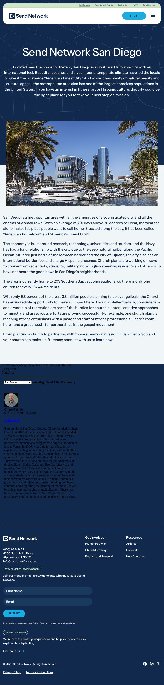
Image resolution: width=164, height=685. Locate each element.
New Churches (149, 5)
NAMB (135, 5)
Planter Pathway (95, 543)
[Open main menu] (153, 16)
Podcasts (132, 550)
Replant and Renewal (99, 556)
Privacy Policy (12, 672)
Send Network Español (104, 5)
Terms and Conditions (39, 672)
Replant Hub (123, 5)
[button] (82, 163)
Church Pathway (95, 550)
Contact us (30, 561)
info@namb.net (13, 561)
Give (134, 16)
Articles (131, 543)
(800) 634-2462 (13, 549)
